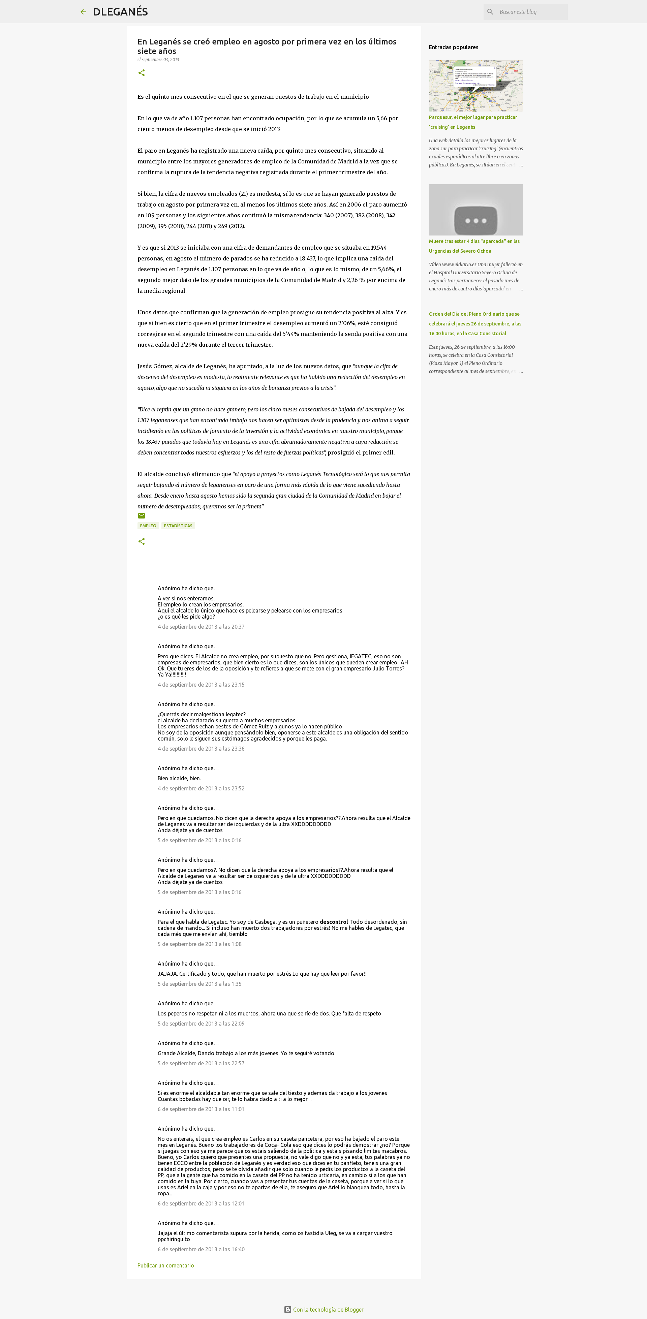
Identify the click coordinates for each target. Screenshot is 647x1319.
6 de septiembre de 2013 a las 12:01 (201, 1203)
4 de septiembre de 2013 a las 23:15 (201, 685)
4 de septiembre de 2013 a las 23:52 (201, 788)
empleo (148, 526)
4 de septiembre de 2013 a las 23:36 (201, 749)
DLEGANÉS (120, 11)
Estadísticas (178, 526)
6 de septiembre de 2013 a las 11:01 (201, 1109)
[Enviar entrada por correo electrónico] (141, 518)
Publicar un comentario (165, 1265)
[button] (141, 73)
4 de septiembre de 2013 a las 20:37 (201, 627)
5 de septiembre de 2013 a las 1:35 (200, 984)
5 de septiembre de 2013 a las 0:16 (200, 840)
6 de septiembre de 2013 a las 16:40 (201, 1249)
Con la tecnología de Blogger (328, 1310)
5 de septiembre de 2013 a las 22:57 (201, 1063)
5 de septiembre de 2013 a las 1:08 (200, 944)
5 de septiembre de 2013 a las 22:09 (201, 1023)
